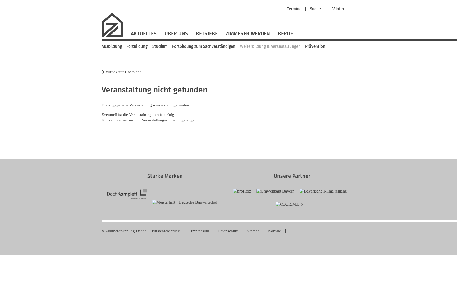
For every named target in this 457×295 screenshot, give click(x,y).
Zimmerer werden (248, 34)
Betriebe (207, 34)
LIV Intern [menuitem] (338, 9)
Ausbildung (112, 46)
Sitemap (253, 231)
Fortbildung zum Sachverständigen (203, 46)
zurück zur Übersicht (123, 72)
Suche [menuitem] (315, 9)
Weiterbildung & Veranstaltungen (270, 46)
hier (125, 120)
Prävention (315, 46)
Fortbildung (137, 46)
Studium (160, 46)
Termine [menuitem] (294, 9)
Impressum (200, 231)
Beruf (285, 34)
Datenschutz (228, 231)
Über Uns (176, 34)
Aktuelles (144, 34)
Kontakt (274, 231)
